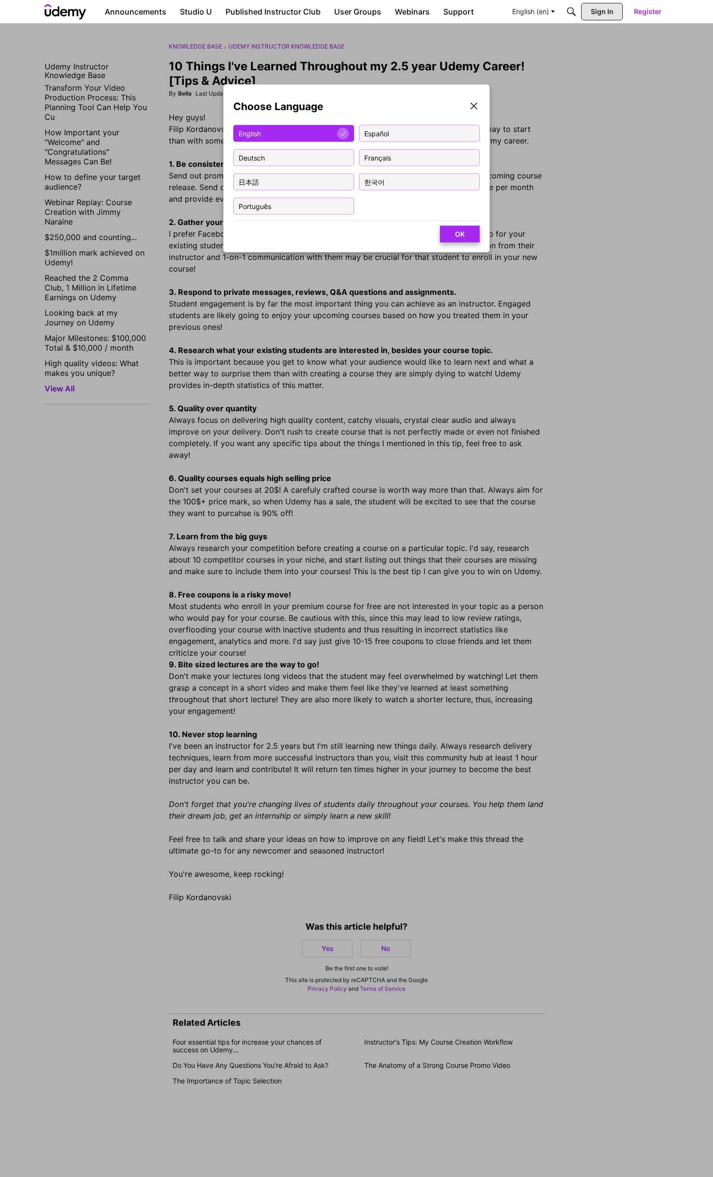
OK (460, 234)
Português (255, 206)
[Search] (571, 11)
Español (376, 133)
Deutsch (252, 157)
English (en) (530, 11)
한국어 (374, 181)
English (250, 133)
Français (377, 157)
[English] (65, 11)
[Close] (474, 106)
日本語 (249, 181)
